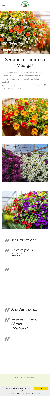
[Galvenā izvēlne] (4, 5)
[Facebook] (25, 384)
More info (37, 393)
